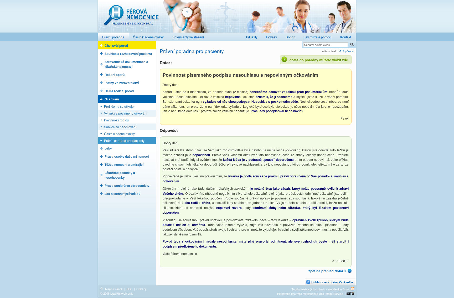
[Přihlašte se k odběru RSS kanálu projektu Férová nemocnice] (330, 282)
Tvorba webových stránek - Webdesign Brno (320, 289)
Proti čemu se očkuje (119, 106)
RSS (129, 289)
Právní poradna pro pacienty (124, 140)
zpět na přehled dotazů (327, 270)
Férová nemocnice (131, 18)
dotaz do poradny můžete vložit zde (319, 59)
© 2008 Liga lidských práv (116, 293)
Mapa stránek (114, 289)
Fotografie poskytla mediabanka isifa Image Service (310, 293)
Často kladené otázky (119, 133)
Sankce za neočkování (120, 127)
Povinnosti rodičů (116, 120)
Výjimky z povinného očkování (125, 113)
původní (349, 51)
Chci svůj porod (116, 45)
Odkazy (141, 289)
